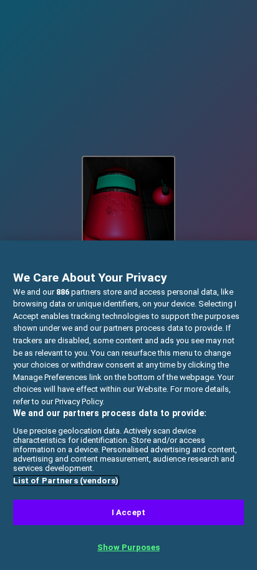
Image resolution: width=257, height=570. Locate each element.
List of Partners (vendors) (66, 480)
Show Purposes (128, 547)
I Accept (128, 512)
